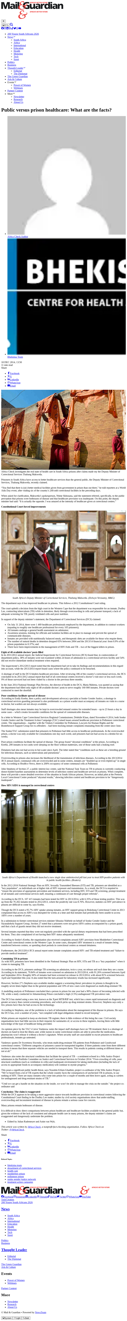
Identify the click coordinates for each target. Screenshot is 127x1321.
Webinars (12, 1283)
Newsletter (12, 1301)
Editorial (11, 1256)
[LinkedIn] (7, 28)
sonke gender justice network (21, 1179)
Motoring (12, 1229)
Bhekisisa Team (15, 357)
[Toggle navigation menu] (3, 21)
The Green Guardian (11, 1264)
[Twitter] (15, 28)
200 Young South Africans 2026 (17, 1202)
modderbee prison (16, 1173)
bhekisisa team (14, 1165)
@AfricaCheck (16, 1129)
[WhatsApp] (17, 28)
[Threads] (10, 28)
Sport (10, 1235)
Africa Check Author (17, 236)
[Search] (11, 25)
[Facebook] (2, 28)
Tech (9, 1232)
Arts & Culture (8, 1267)
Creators (10, 1199)
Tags (3, 1199)
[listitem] (7, 1196)
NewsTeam (40, 1312)
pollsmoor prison (15, 1176)
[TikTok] (12, 28)
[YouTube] (20, 28)
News (5, 1209)
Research (11, 1304)
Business (5, 1243)
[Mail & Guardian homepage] (63, 10)
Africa (10, 1218)
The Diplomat (14, 1259)
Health (10, 1226)
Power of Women (16, 1280)
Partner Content (9, 1288)
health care (12, 1171)
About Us (12, 1307)
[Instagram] (5, 28)
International (13, 1221)
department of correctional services (24, 1168)
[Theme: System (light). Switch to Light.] (5, 25)
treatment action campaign (20, 1182)
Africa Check (34, 1127)
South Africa (13, 1215)
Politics (4, 1240)
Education (12, 1224)
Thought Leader (14, 1250)
